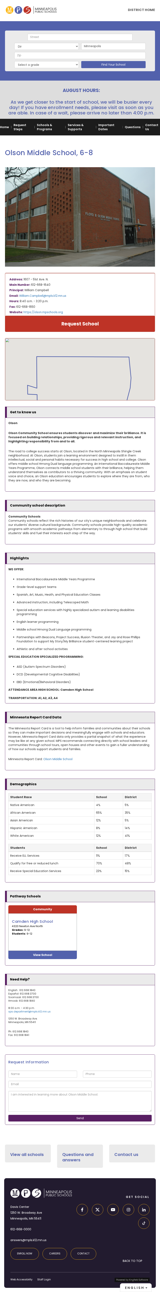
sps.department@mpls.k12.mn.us (29, 1011)
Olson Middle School (57, 759)
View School (42, 955)
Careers (54, 1253)
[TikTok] (142, 1224)
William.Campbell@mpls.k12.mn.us (42, 296)
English (134, 1287)
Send (80, 1118)
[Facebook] (81, 1210)
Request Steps (20, 127)
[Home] (41, 1193)
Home (4, 127)
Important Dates (106, 127)
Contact (83, 1253)
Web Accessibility (21, 1279)
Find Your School (113, 65)
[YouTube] (112, 1210)
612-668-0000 (20, 1229)
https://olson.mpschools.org (43, 312)
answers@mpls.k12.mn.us (28, 1240)
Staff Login (44, 1279)
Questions (133, 127)
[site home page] (31, 10)
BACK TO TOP (132, 1261)
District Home (141, 9)
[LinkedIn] (142, 1210)
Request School (80, 323)
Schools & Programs (44, 127)
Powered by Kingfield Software (132, 1279)
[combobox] (136, 1287)
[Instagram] (127, 1210)
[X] (96, 1210)
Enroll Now (24, 1253)
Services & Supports (76, 127)
